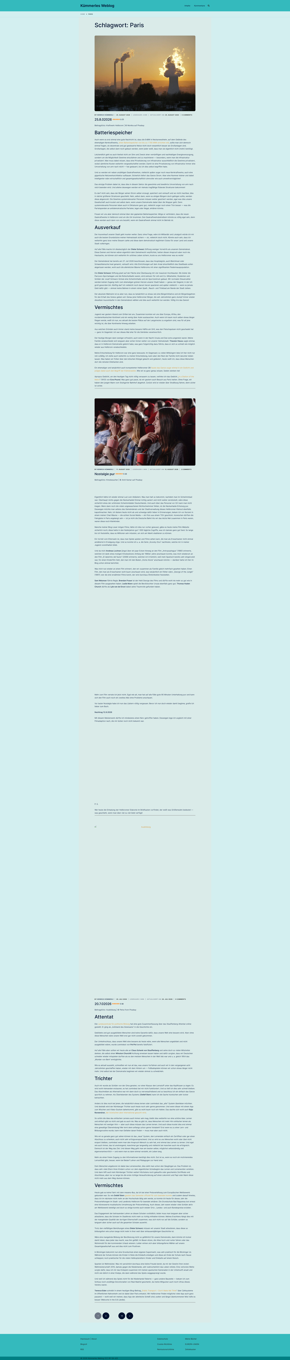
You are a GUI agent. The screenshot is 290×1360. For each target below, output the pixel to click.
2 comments (186, 469)
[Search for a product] (209, 6)
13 (122, 1316)
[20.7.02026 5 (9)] (145, 910)
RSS (82, 1349)
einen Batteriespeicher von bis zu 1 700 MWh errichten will (144, 142)
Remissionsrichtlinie (165, 1349)
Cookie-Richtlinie (164, 1344)
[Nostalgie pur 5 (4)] (145, 432)
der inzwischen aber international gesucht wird (126, 1112)
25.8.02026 (109, 119)
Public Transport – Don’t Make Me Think (159, 1290)
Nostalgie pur (111, 474)
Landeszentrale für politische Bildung (114, 1024)
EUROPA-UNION (192, 1344)
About (94, 1339)
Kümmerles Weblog (97, 5)
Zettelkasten (190, 1349)
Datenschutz (162, 1339)
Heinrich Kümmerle (105, 115)
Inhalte (187, 6)
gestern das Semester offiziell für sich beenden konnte (148, 1195)
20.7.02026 (109, 1004)
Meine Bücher (191, 1339)
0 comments (187, 115)
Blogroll (83, 1344)
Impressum (85, 1339)
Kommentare (199, 6)
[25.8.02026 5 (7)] (145, 73)
